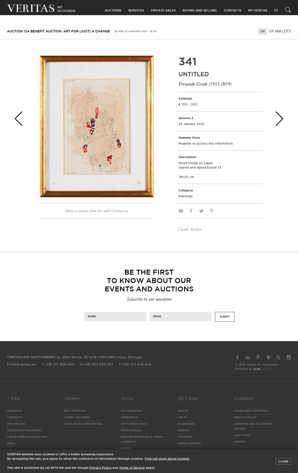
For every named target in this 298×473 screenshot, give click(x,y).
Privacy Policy (245, 417)
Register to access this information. (206, 143)
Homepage (14, 411)
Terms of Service (132, 468)
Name (92, 316)
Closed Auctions (76, 417)
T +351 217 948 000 (58, 364)
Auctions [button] (113, 10)
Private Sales (163, 10)
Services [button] (136, 10)
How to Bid (242, 435)
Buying (126, 448)
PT (276, 10)
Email (157, 316)
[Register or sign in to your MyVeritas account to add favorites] (147, 63)
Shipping (240, 442)
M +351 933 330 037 (96, 364)
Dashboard (186, 424)
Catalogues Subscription (83, 424)
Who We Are (16, 424)
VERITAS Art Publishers (24, 430)
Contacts (14, 417)
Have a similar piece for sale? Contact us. (97, 210)
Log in (182, 417)
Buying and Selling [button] (200, 10)
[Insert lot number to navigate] (263, 31)
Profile (183, 430)
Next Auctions (75, 411)
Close (283, 461)
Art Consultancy (134, 424)
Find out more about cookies (167, 459)
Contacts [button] (232, 10)
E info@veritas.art (21, 364)
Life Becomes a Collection (27, 437)
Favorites (185, 437)
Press (11, 443)
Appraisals (129, 417)
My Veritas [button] (257, 10)
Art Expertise (131, 411)
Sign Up (182, 411)
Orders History (189, 443)
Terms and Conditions (251, 411)
